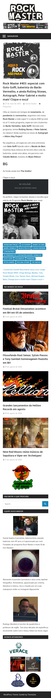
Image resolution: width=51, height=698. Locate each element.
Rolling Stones (23, 262)
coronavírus (9, 252)
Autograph (26, 245)
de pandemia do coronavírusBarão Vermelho (23, 255)
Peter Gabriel (9, 262)
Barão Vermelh (10, 248)
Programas (7, 107)
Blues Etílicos (24, 248)
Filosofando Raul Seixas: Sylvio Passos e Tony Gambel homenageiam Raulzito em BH (25, 359)
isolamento (20, 259)
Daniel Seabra (31, 104)
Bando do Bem (39, 245)
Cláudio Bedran (38, 248)
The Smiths (36, 262)
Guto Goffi (8, 259)
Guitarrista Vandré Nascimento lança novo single (24, 269)
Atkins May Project (11, 245)
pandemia (31, 259)
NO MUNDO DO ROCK (13, 287)
